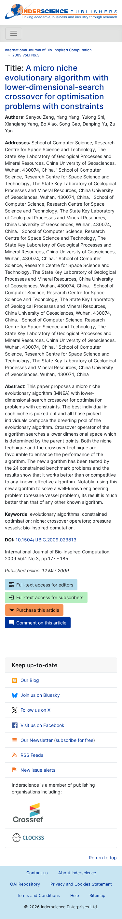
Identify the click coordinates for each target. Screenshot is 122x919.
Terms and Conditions (38, 895)
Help (74, 895)
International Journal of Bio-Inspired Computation (48, 50)
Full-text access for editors (44, 584)
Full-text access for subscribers (49, 597)
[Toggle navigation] (13, 33)
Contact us (37, 872)
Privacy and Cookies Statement (81, 884)
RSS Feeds (31, 755)
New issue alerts (37, 770)
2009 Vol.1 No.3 (25, 55)
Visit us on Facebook (42, 725)
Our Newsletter (37, 740)
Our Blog (29, 680)
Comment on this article (41, 622)
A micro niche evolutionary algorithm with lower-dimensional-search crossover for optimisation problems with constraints (57, 87)
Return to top (103, 857)
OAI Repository (25, 884)
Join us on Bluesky (40, 695)
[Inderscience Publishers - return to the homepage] (61, 10)
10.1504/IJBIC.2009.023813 (46, 539)
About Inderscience (77, 872)
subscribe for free (74, 740)
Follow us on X (35, 710)
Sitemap (97, 895)
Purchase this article (37, 610)
